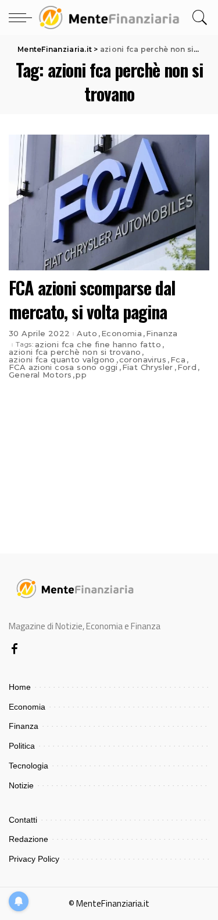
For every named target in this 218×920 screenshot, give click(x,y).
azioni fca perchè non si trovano (75, 352)
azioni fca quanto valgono (62, 360)
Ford (187, 367)
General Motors (40, 375)
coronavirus (142, 360)
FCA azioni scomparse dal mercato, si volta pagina (92, 299)
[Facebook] (14, 649)
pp (81, 375)
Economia (121, 333)
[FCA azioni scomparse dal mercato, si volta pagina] (109, 202)
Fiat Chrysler (147, 367)
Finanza (162, 333)
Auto (87, 333)
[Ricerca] (198, 17)
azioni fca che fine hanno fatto (98, 344)
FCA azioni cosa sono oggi (63, 367)
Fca (177, 360)
